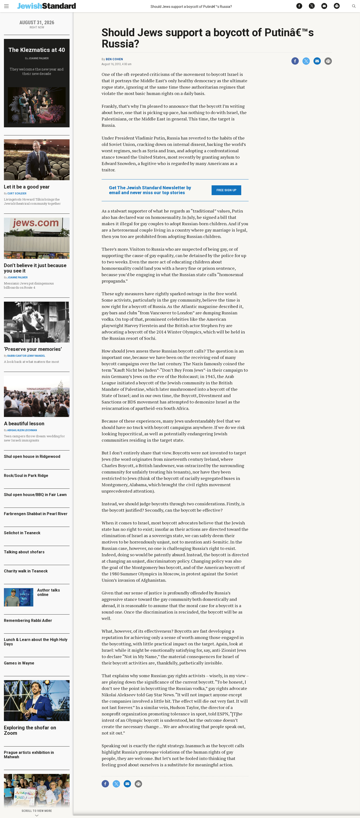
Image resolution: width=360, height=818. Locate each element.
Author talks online (48, 592)
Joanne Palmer (38, 58)
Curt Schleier (16, 193)
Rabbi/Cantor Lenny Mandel (26, 356)
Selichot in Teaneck (22, 533)
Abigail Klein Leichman (22, 430)
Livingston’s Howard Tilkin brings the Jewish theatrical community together (32, 201)
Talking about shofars (24, 552)
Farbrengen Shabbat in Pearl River (36, 513)
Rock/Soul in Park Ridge (26, 475)
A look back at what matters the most (31, 361)
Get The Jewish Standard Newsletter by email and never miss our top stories (150, 190)
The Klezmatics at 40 (36, 50)
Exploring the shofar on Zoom (30, 730)
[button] (354, 6)
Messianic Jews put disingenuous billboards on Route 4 (29, 285)
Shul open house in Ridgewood (32, 456)
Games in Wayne (19, 663)
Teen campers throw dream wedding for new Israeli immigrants (34, 438)
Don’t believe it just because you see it (35, 268)
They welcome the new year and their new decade (37, 71)
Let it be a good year (27, 187)
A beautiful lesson (24, 424)
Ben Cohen (114, 59)
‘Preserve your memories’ (33, 349)
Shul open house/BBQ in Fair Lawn (35, 494)
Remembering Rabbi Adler (28, 620)
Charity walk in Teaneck (26, 571)
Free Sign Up (226, 190)
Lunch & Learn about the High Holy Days (35, 641)
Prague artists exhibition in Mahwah (29, 754)
